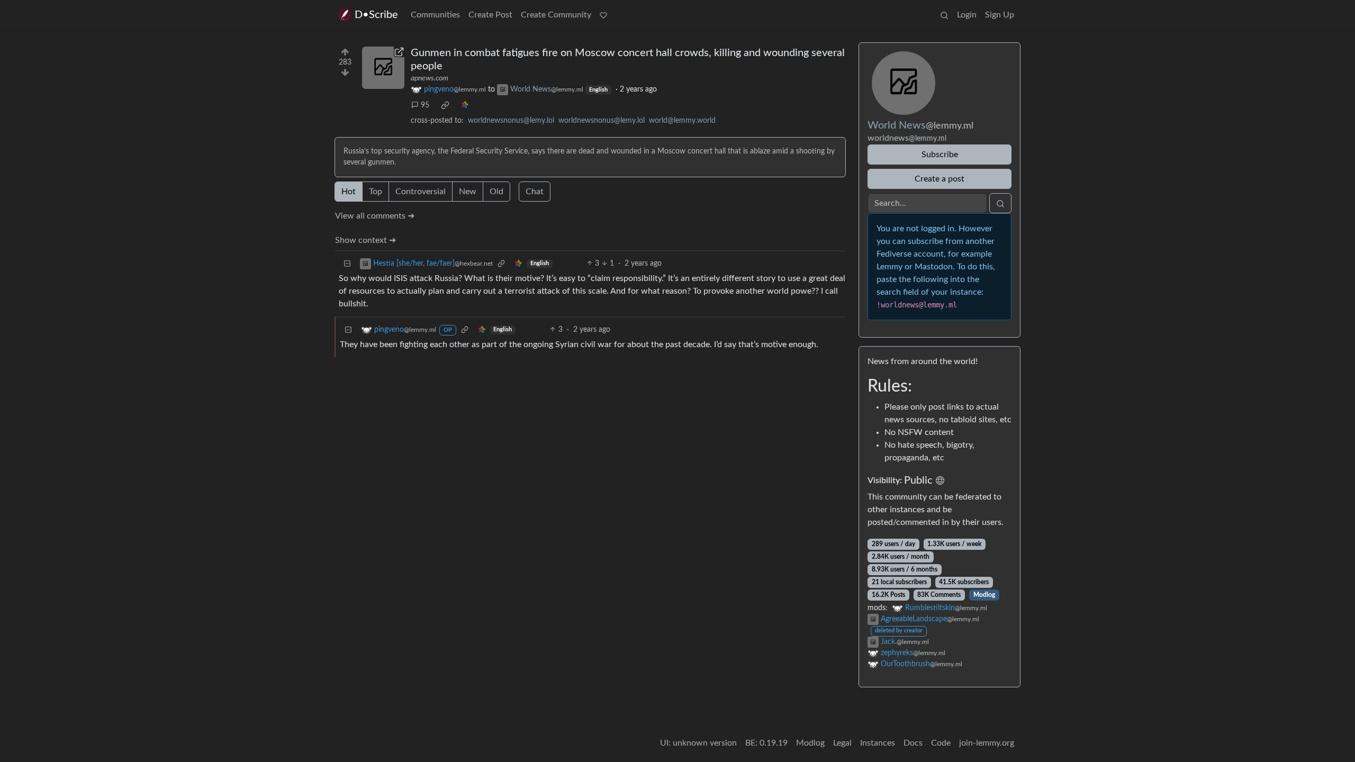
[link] (445, 105)
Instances (877, 743)
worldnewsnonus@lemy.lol (511, 120)
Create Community (556, 15)
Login (967, 15)
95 (425, 105)
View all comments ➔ (374, 216)
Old (496, 191)
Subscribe (940, 154)
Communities (435, 15)
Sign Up (999, 15)
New (467, 191)
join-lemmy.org (986, 743)
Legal (842, 743)
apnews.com (429, 78)
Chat (535, 191)
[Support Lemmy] (603, 14)
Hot (348, 191)
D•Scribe (376, 15)
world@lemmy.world (682, 120)
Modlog (984, 595)
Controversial (420, 191)
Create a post (939, 179)
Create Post (490, 15)
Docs (913, 743)
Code (941, 743)
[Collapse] (347, 264)
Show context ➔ (365, 240)
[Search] (944, 14)
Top (375, 191)
